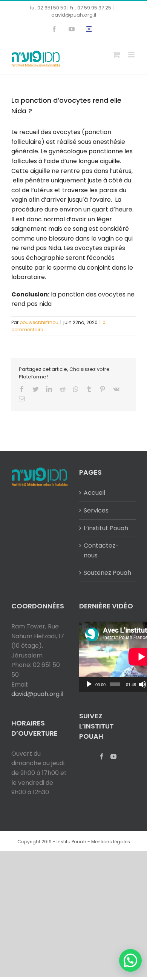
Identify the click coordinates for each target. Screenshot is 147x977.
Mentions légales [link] (110, 841)
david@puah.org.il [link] (73, 15)
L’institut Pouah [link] (106, 528)
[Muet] (142, 684)
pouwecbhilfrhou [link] (39, 322)
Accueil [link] (94, 492)
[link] (54, 29)
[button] (130, 960)
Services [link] (96, 510)
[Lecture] (89, 684)
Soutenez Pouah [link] (107, 572)
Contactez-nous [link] (101, 550)
